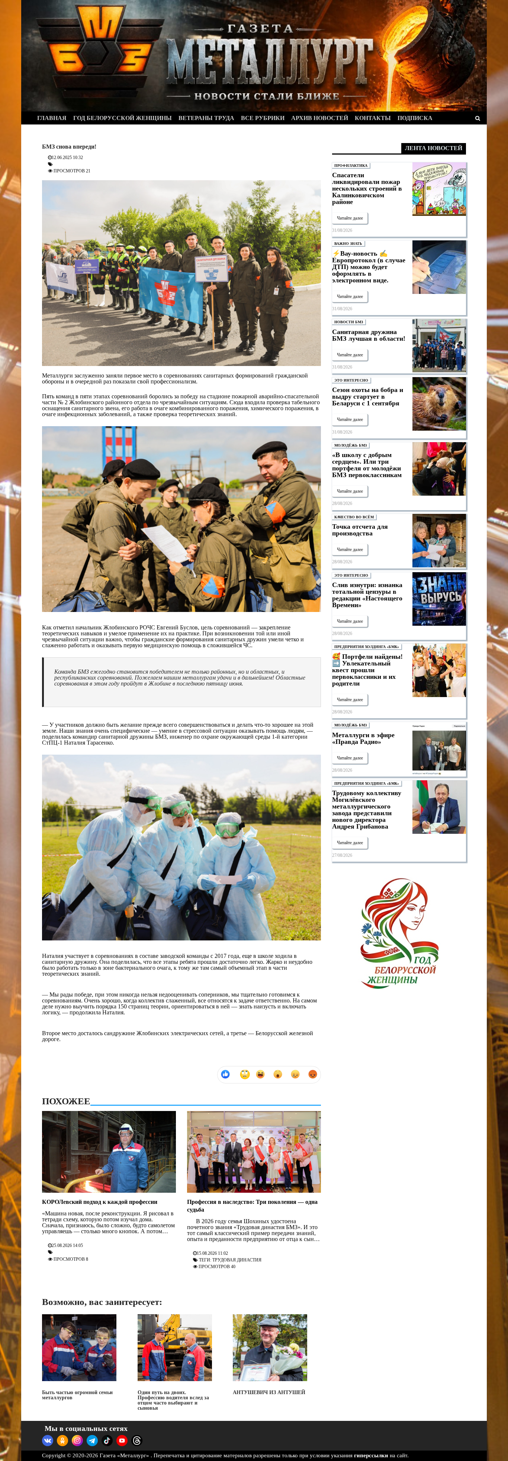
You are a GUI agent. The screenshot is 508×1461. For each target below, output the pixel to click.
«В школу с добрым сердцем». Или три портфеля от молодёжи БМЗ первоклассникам (367, 464)
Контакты (373, 118)
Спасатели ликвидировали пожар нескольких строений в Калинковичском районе (367, 188)
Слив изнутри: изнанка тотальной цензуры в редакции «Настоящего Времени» (367, 595)
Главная (52, 118)
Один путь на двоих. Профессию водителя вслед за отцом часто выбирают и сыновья (173, 1400)
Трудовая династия (236, 1260)
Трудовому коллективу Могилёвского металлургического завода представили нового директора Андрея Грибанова (366, 810)
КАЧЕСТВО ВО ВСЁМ (354, 517)
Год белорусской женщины (122, 118)
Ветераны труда (206, 118)
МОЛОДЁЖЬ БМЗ (350, 445)
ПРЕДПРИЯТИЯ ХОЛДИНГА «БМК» (366, 647)
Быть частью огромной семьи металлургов (77, 1395)
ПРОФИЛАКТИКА (350, 165)
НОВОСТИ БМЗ (348, 322)
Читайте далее (350, 218)
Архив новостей (319, 118)
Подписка (415, 118)
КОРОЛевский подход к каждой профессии (99, 1202)
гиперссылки (371, 1455)
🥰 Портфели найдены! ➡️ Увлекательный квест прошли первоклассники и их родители (367, 670)
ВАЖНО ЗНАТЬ (348, 244)
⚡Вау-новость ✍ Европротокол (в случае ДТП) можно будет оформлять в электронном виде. (368, 267)
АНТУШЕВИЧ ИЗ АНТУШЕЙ (269, 1392)
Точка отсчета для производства (360, 530)
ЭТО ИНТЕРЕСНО (351, 380)
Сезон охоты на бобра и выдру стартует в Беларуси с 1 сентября (367, 396)
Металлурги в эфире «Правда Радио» (363, 738)
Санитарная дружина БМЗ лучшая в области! (368, 335)
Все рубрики (262, 118)
